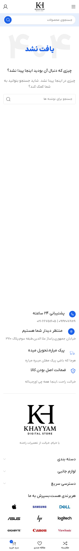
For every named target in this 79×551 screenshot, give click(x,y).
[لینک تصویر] (39, 419)
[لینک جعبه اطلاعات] (54, 314)
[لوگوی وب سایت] (39, 6)
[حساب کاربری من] (5, 6)
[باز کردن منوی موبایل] (73, 6)
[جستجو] (8, 20)
